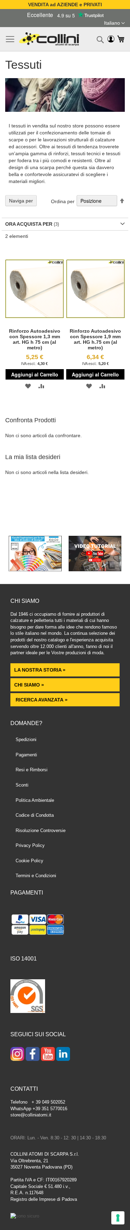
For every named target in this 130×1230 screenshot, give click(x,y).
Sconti (22, 785)
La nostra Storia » (40, 670)
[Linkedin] (63, 1055)
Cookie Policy (29, 860)
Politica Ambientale (35, 800)
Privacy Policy (30, 845)
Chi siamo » (29, 685)
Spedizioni (26, 739)
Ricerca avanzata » (41, 700)
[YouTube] (48, 1055)
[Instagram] (17, 1055)
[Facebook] (33, 1055)
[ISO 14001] (27, 997)
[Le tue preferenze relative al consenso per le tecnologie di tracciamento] (117, 1217)
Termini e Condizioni (36, 875)
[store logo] (49, 39)
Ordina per (63, 201)
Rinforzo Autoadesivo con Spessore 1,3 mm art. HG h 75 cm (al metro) (34, 339)
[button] (114, 23)
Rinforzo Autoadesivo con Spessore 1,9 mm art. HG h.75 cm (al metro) (95, 339)
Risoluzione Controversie (41, 830)
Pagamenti (26, 754)
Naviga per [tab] (21, 200)
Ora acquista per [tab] (28, 224)
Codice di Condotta (35, 815)
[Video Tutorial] (95, 569)
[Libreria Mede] (35, 569)
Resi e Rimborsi (31, 769)
